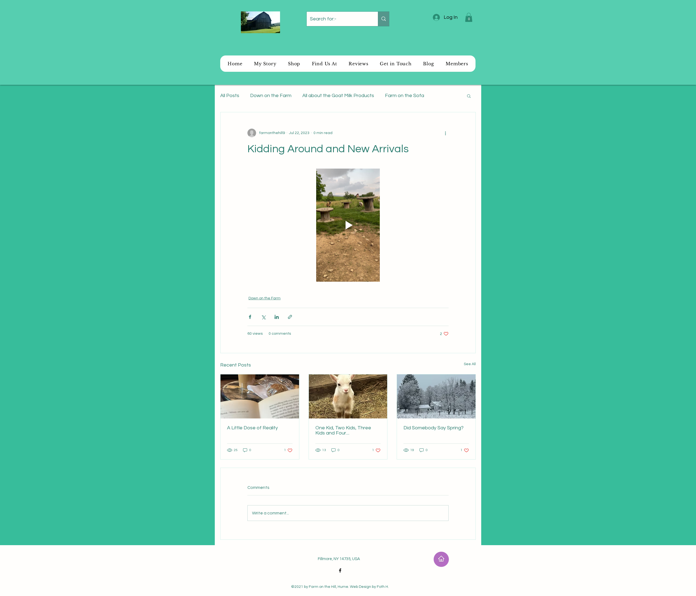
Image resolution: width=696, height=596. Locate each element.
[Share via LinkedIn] (276, 316)
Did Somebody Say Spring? (433, 427)
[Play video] (348, 225)
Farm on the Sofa (404, 95)
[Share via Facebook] (250, 316)
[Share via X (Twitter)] (263, 316)
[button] (469, 17)
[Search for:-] (383, 19)
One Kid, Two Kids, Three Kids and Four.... (343, 430)
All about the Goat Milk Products (338, 95)
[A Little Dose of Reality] (259, 396)
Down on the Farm (270, 95)
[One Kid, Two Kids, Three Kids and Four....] (348, 396)
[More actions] (445, 133)
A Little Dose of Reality (252, 427)
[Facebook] (340, 570)
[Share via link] (290, 316)
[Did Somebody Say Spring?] (436, 396)
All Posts (229, 95)
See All (470, 364)
